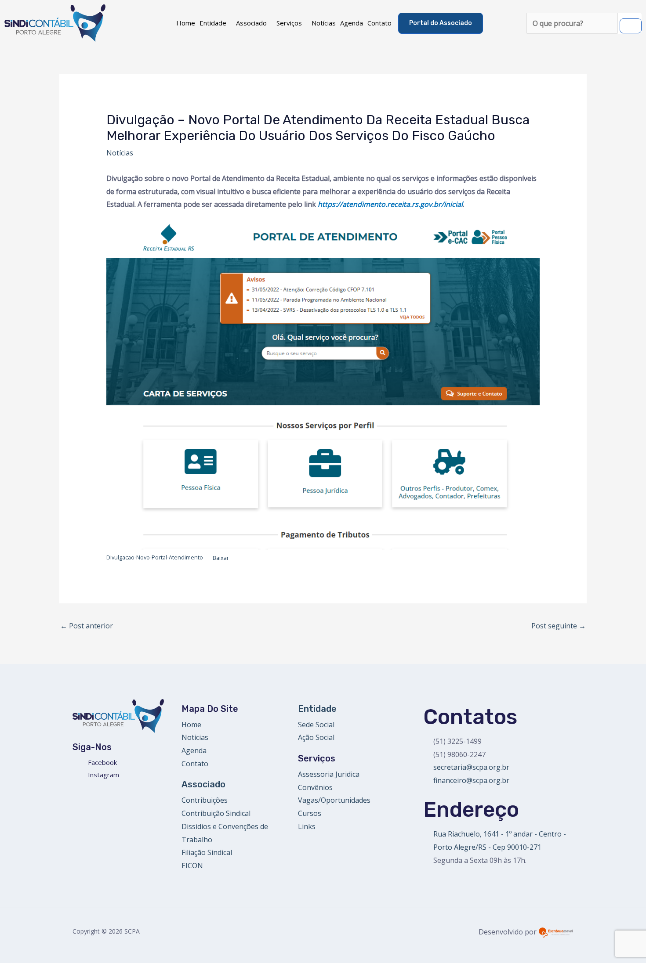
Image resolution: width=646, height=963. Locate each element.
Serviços (289, 22)
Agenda (351, 22)
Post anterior (86, 626)
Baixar (221, 558)
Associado (251, 22)
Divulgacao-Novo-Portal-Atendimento (154, 558)
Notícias (324, 22)
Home (185, 22)
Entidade (213, 22)
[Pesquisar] (631, 25)
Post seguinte (558, 626)
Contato (379, 22)
